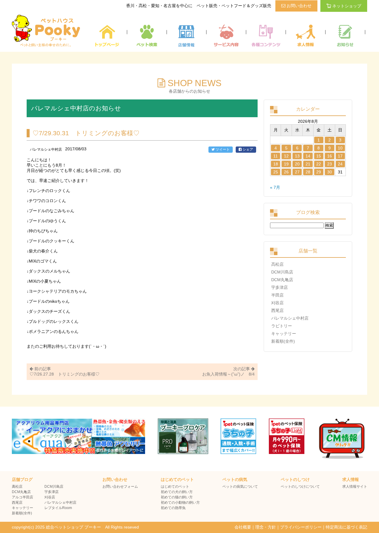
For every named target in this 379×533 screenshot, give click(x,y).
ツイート (222, 149)
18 (275, 164)
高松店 (277, 264)
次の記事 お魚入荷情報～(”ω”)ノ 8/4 (228, 371)
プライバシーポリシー (301, 527)
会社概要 (243, 527)
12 (286, 156)
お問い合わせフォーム (120, 486)
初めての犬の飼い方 (177, 492)
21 (308, 164)
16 (329, 156)
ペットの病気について (240, 486)
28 (308, 172)
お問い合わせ (298, 5)
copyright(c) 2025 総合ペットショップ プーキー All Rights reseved (75, 527)
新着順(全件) (283, 341)
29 (318, 172)
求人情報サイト (354, 486)
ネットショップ (346, 6)
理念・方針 (265, 527)
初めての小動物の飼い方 (180, 502)
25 (275, 172)
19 (286, 164)
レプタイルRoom (58, 508)
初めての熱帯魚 (173, 508)
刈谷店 (277, 302)
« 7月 (275, 187)
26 (286, 172)
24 (340, 164)
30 (329, 172)
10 (340, 148)
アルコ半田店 (22, 497)
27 (297, 172)
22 (318, 164)
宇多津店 (279, 287)
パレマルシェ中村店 (290, 318)
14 (308, 156)
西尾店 (277, 310)
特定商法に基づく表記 (346, 527)
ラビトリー (281, 325)
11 (275, 156)
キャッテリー (283, 333)
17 (340, 156)
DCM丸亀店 (282, 279)
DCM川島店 (282, 272)
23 (329, 164)
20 (297, 164)
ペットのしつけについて (300, 486)
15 (318, 156)
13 (297, 156)
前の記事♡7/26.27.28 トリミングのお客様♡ (64, 371)
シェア (247, 149)
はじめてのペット (175, 486)
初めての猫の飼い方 (177, 497)
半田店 (277, 295)
